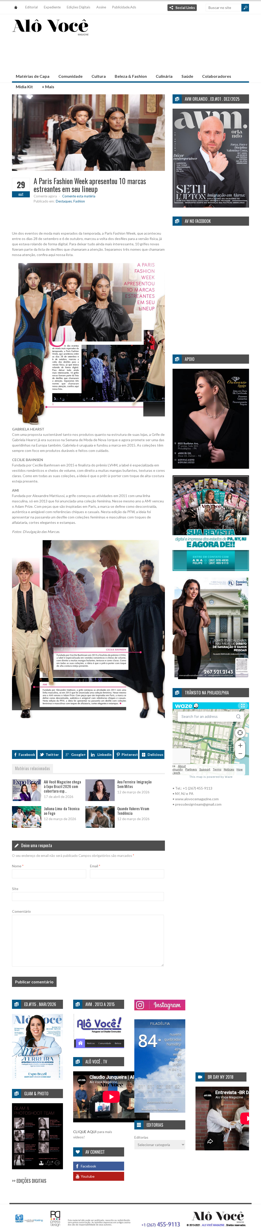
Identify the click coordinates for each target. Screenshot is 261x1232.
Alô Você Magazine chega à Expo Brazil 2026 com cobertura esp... (62, 786)
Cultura (99, 76)
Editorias (141, 1137)
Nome (17, 866)
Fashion (79, 201)
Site (15, 888)
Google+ (78, 754)
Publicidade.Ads (124, 7)
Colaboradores (216, 76)
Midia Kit (24, 86)
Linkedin (104, 754)
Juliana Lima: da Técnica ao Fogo (62, 811)
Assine (101, 7)
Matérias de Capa (32, 76)
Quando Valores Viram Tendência (133, 811)
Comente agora (45, 196)
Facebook (27, 754)
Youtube (88, 1176)
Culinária (164, 76)
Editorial (31, 7)
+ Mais (48, 86)
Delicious (155, 754)
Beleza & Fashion (131, 76)
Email (95, 866)
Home (16, 5)
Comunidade (70, 76)
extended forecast (160, 1102)
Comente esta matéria (78, 196)
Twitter (52, 754)
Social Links (185, 7)
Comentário (21, 911)
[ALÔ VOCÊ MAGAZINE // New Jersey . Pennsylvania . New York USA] (50, 32)
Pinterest (130, 754)
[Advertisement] (130, 53)
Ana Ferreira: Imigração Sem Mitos (134, 784)
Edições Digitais (78, 7)
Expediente (52, 7)
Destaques (64, 201)
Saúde (187, 76)
